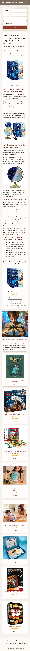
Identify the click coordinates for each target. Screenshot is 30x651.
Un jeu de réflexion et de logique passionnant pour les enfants (15, 452)
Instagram (18, 640)
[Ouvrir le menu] (26, 2)
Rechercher (15, 27)
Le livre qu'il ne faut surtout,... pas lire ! (15, 591)
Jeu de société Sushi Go (15, 626)
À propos (5, 643)
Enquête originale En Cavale (15, 560)
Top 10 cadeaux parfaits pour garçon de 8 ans (15, 339)
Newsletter (6, 640)
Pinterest (24, 640)
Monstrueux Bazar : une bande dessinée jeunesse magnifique (15, 380)
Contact (19, 643)
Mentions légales (12, 643)
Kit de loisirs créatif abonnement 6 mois (15, 525)
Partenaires (24, 643)
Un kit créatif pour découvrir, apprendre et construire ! (15, 489)
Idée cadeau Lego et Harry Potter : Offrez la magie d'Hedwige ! (15, 415)
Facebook (12, 640)
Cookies (15, 646)
